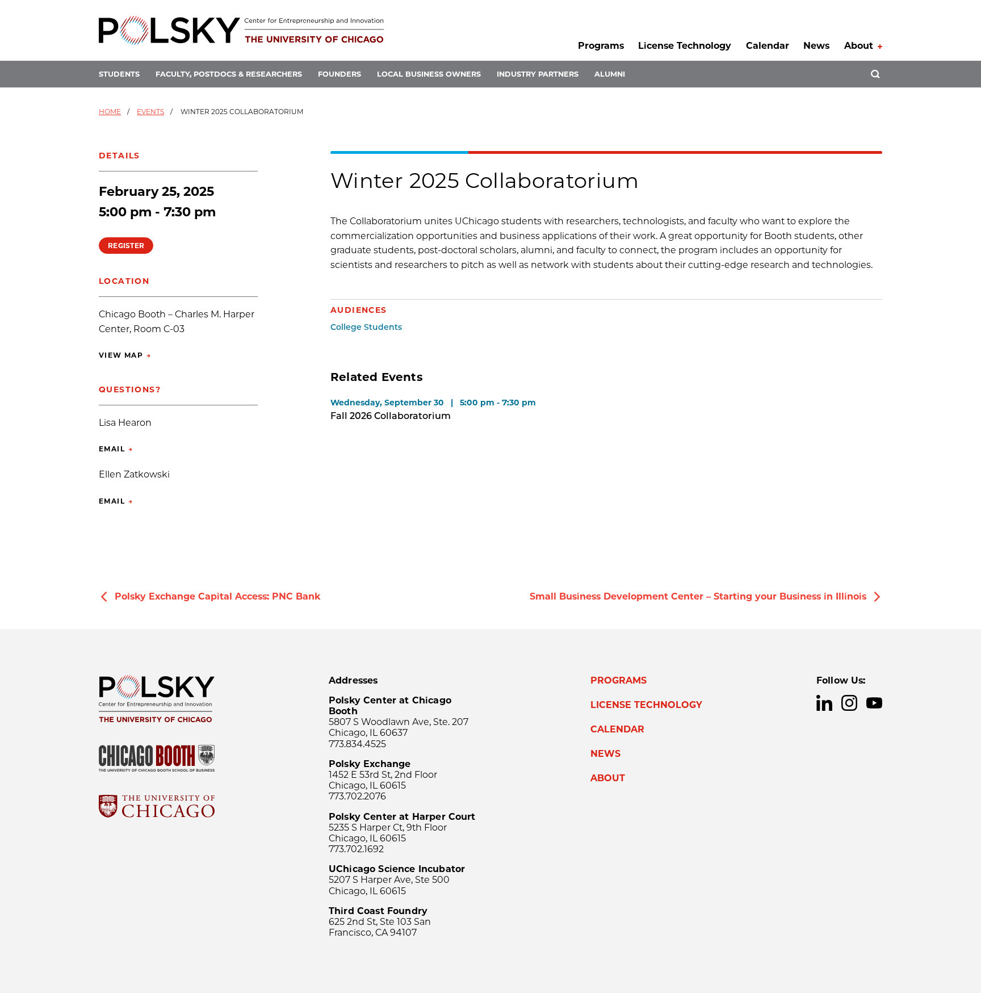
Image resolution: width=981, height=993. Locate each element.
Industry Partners (537, 74)
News (816, 45)
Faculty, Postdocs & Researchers (229, 74)
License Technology (684, 45)
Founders (339, 74)
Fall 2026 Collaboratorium (390, 415)
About (858, 45)
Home (110, 111)
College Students (366, 327)
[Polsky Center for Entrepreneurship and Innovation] (241, 30)
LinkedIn (824, 703)
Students (119, 74)
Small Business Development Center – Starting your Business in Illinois (698, 596)
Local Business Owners (429, 74)
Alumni (609, 74)
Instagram (849, 703)
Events (150, 111)
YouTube (874, 703)
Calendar (767, 45)
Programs (601, 45)
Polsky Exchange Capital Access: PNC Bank (217, 596)
